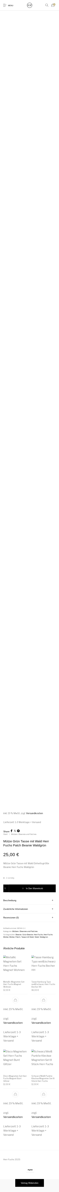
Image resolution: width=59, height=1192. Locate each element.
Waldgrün (44, 937)
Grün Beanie (27, 934)
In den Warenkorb (34, 888)
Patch (17, 937)
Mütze (12, 937)
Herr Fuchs (38, 934)
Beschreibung (9, 900)
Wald (37, 937)
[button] (15, 1000)
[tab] (29, 900)
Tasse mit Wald (27, 937)
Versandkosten (34, 813)
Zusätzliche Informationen (15, 909)
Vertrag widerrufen (29, 1183)
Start (5, 834)
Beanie (18, 934)
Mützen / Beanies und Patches (23, 834)
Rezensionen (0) (11, 917)
